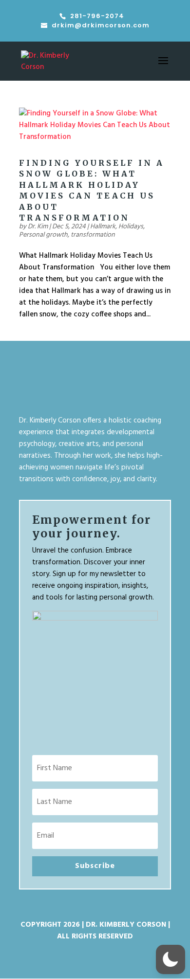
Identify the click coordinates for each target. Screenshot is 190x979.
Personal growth (43, 235)
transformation (93, 235)
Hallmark (102, 226)
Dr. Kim (38, 226)
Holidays (130, 226)
